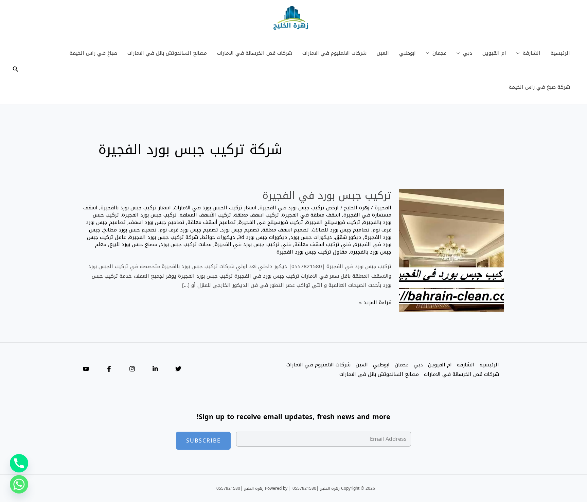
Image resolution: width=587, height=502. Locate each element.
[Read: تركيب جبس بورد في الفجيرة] (451, 251)
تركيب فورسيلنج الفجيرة (333, 222)
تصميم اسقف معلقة (285, 230)
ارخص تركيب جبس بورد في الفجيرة (299, 207)
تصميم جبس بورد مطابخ (130, 230)
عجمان (439, 53)
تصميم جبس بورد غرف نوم (189, 230)
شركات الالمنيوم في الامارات (334, 53)
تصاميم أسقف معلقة (212, 222)
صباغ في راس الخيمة (93, 53)
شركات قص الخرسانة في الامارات (254, 53)
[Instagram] (132, 369)
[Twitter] (178, 369)
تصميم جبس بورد (240, 230)
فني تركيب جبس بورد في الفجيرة (253, 244)
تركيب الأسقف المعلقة (205, 215)
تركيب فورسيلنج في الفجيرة (271, 222)
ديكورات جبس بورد (311, 237)
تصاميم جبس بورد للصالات (341, 230)
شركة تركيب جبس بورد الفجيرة (163, 237)
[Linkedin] (155, 369)
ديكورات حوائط (218, 237)
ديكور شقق (348, 237)
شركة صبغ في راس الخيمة (539, 87)
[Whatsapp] (19, 484)
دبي (467, 53)
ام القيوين (494, 53)
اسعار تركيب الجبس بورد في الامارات (215, 207)
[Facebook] (109, 369)
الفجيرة (383, 207)
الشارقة (531, 53)
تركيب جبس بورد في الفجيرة (326, 195)
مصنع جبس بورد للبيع (133, 244)
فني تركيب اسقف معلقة (323, 244)
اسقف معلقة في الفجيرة (311, 215)
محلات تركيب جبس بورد (186, 244)
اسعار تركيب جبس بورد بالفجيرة (136, 207)
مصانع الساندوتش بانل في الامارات (167, 53)
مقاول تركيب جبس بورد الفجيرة (312, 252)
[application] (519, 53)
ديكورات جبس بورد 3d (262, 237)
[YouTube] (86, 369)
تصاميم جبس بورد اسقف (156, 222)
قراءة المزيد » (375, 303)
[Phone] (19, 463)
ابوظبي (407, 53)
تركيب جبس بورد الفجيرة (149, 215)
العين (383, 53)
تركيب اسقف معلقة (256, 215)
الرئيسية (560, 53)
